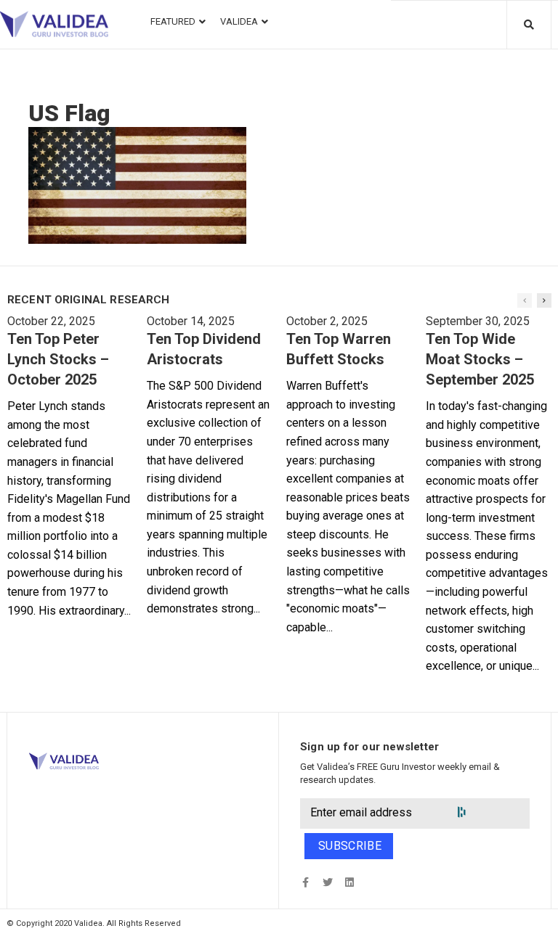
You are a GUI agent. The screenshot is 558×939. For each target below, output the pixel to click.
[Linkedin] (349, 882)
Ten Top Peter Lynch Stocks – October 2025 (58, 359)
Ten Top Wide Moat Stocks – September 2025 (480, 359)
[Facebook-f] (305, 882)
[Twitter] (327, 882)
